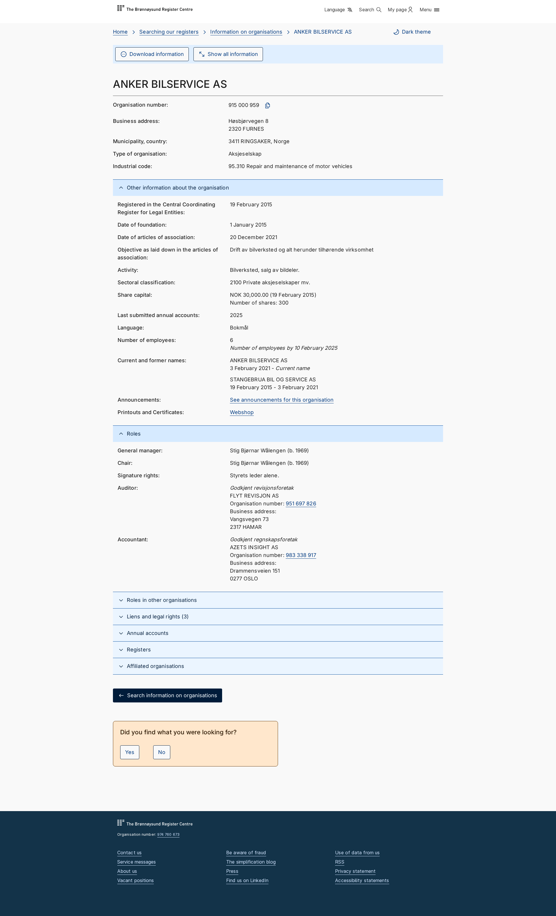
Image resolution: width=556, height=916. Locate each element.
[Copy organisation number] (268, 105)
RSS (339, 862)
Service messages (136, 862)
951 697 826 (301, 503)
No (161, 752)
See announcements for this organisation (282, 400)
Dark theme (416, 32)
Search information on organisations (172, 695)
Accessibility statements (362, 880)
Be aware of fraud (246, 852)
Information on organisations (246, 32)
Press (232, 871)
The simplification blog (251, 862)
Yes (129, 752)
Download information (156, 54)
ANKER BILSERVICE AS (323, 32)
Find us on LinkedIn (247, 880)
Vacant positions (135, 880)
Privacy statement (355, 871)
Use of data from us (357, 852)
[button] (338, 10)
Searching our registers (169, 32)
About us (127, 871)
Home (120, 32)
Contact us (129, 852)
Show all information (233, 54)
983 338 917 (301, 555)
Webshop (242, 412)
